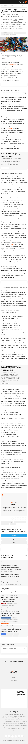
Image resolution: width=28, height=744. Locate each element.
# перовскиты (17, 32)
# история (4, 621)
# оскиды (11, 32)
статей (14, 502)
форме (11, 244)
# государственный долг (7, 619)
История (3, 633)
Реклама (14, 686)
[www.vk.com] (9, 736)
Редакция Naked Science (15, 579)
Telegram (14, 535)
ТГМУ (11, 571)
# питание (11, 605)
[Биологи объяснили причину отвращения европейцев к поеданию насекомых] (24, 599)
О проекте (14, 683)
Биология (4, 603)
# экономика (14, 621)
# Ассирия (16, 633)
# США (9, 621)
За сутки (3, 592)
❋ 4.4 (22, 16)
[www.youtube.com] (12, 736)
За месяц (18, 592)
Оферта (14, 677)
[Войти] (26, 2)
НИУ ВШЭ (12, 5)
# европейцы (10, 603)
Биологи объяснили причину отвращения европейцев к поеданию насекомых (9, 599)
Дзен (14, 539)
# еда (15, 603)
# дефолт (16, 619)
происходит (9, 128)
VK (14, 542)
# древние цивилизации (7, 635)
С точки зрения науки (6, 617)
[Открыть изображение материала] (14, 44)
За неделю (11, 592)
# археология (10, 633)
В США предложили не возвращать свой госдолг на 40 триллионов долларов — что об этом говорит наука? (10, 612)
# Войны (14, 617)
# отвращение (5, 605)
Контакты (14, 680)
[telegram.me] (19, 736)
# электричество (5, 34)
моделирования (5, 408)
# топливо (24, 32)
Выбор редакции (5, 623)
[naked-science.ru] (22, 736)
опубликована (12, 64)
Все (26, 555)
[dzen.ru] (15, 736)
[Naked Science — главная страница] (7, 2)
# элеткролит (13, 34)
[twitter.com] (6, 736)
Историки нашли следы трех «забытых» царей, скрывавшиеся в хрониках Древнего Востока (11, 629)
